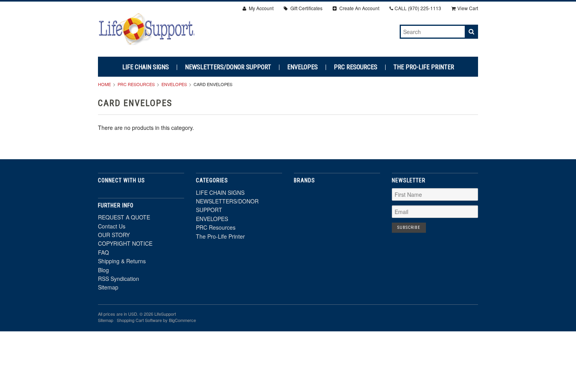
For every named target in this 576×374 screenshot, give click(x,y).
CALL (418, 8)
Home (104, 84)
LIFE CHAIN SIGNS (145, 67)
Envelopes (174, 84)
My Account (261, 8)
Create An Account (358, 8)
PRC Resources (355, 67)
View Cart (467, 8)
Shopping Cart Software (139, 320)
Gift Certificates (305, 8)
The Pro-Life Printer (423, 67)
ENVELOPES (302, 67)
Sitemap (108, 287)
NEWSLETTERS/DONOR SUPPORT (228, 67)
